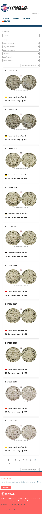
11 (4, 463)
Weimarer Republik (20, 97)
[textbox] (21, 43)
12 (9, 463)
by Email (25, 501)
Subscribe (5, 487)
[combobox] (21, 43)
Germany (11, 97)
